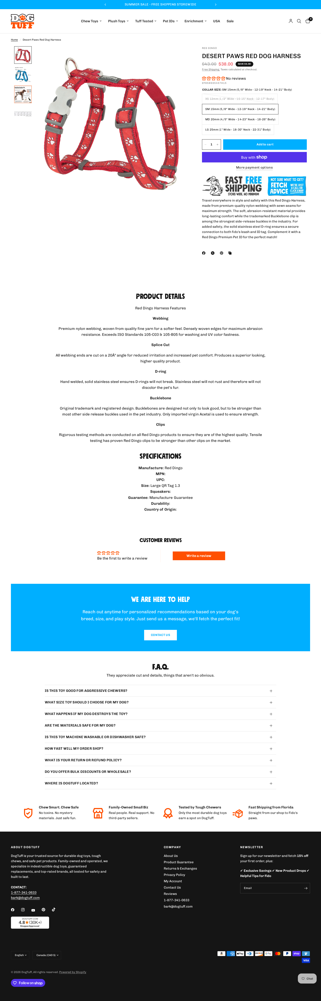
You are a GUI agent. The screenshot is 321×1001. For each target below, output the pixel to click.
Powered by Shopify (72, 972)
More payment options (254, 167)
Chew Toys (89, 21)
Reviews (170, 894)
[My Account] (291, 21)
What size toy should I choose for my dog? (87, 702)
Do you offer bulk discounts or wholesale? (88, 772)
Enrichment (194, 21)
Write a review (198, 556)
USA (216, 21)
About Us (171, 856)
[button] (213, 78)
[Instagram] (26, 910)
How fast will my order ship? (74, 748)
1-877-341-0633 (23, 892)
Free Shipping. (211, 69)
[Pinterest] (222, 253)
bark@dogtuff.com (178, 906)
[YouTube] (36, 910)
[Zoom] (180, 55)
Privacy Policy (174, 875)
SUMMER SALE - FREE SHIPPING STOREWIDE (160, 4)
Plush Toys (116, 21)
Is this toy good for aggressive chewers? (86, 691)
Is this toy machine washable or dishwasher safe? (95, 737)
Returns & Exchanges (180, 868)
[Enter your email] (305, 888)
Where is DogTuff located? (71, 783)
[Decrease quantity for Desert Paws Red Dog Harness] (205, 145)
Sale (230, 21)
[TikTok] (57, 909)
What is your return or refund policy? (83, 760)
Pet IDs (169, 21)
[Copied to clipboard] (230, 253)
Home (14, 39)
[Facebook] (204, 253)
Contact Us (172, 887)
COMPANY (172, 847)
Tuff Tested (144, 21)
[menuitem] (91, 21)
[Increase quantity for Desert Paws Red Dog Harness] (217, 145)
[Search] (299, 21)
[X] (213, 253)
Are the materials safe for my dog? (80, 725)
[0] (306, 21)
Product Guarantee (179, 862)
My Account (173, 881)
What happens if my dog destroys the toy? (86, 714)
